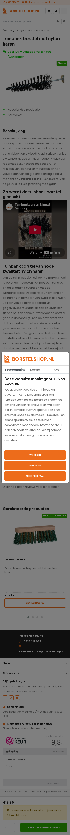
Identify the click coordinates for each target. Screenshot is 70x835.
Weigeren (35, 455)
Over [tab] (57, 370)
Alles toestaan (35, 476)
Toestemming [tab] (14, 370)
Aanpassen (35, 465)
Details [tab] (35, 370)
